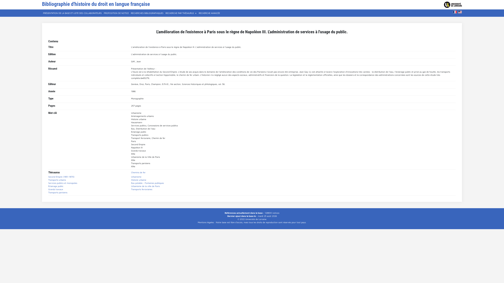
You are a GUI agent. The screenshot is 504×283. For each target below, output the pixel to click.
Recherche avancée (209, 13)
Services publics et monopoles (62, 183)
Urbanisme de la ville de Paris (145, 186)
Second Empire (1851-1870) (61, 177)
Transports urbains (57, 180)
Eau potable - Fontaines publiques (147, 183)
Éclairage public (55, 186)
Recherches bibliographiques (147, 13)
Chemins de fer (138, 172)
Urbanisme (136, 177)
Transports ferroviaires (141, 189)
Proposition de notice (116, 13)
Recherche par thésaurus (180, 13)
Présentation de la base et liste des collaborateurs (72, 13)
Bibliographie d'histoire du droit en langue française (96, 4)
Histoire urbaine (138, 180)
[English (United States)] (460, 12)
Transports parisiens (57, 192)
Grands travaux (55, 189)
